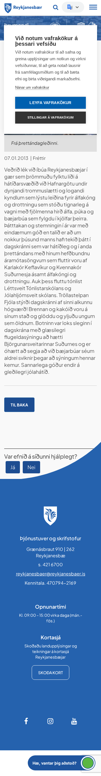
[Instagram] (50, 721)
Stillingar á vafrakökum (50, 117)
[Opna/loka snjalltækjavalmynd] (93, 8)
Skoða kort (50, 672)
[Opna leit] (55, 7)
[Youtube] (74, 721)
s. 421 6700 (50, 564)
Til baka (19, 404)
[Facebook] (27, 721)
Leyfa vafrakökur (50, 103)
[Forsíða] (23, 7)
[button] (61, 762)
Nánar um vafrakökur (32, 87)
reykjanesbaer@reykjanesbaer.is (50, 574)
